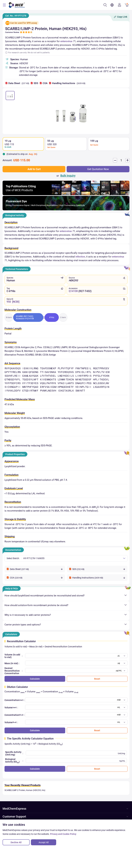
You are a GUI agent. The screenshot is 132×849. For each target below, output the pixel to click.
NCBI (16, 301)
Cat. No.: (15, 15)
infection (80, 256)
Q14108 (73, 291)
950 (9, 301)
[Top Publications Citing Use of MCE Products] (66, 194)
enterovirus (66, 41)
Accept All (43, 842)
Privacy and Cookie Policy (63, 834)
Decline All (16, 842)
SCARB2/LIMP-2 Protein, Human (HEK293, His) (25, 790)
